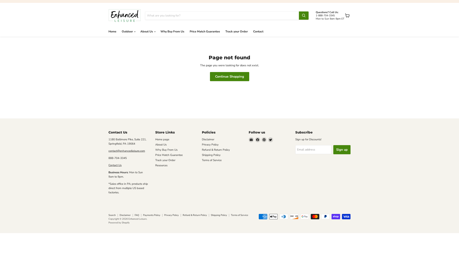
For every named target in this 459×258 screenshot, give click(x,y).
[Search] (304, 15)
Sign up (342, 149)
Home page (162, 139)
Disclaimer (208, 139)
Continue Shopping (229, 76)
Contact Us (115, 165)
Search (112, 215)
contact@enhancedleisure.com (126, 151)
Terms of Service (212, 160)
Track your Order (236, 32)
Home (112, 32)
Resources (161, 165)
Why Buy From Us (172, 32)
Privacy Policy (210, 144)
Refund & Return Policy (216, 150)
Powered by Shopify (119, 222)
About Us (147, 32)
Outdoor (128, 32)
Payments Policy (151, 215)
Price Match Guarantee (205, 32)
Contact (258, 32)
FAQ (137, 215)
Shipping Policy (211, 155)
